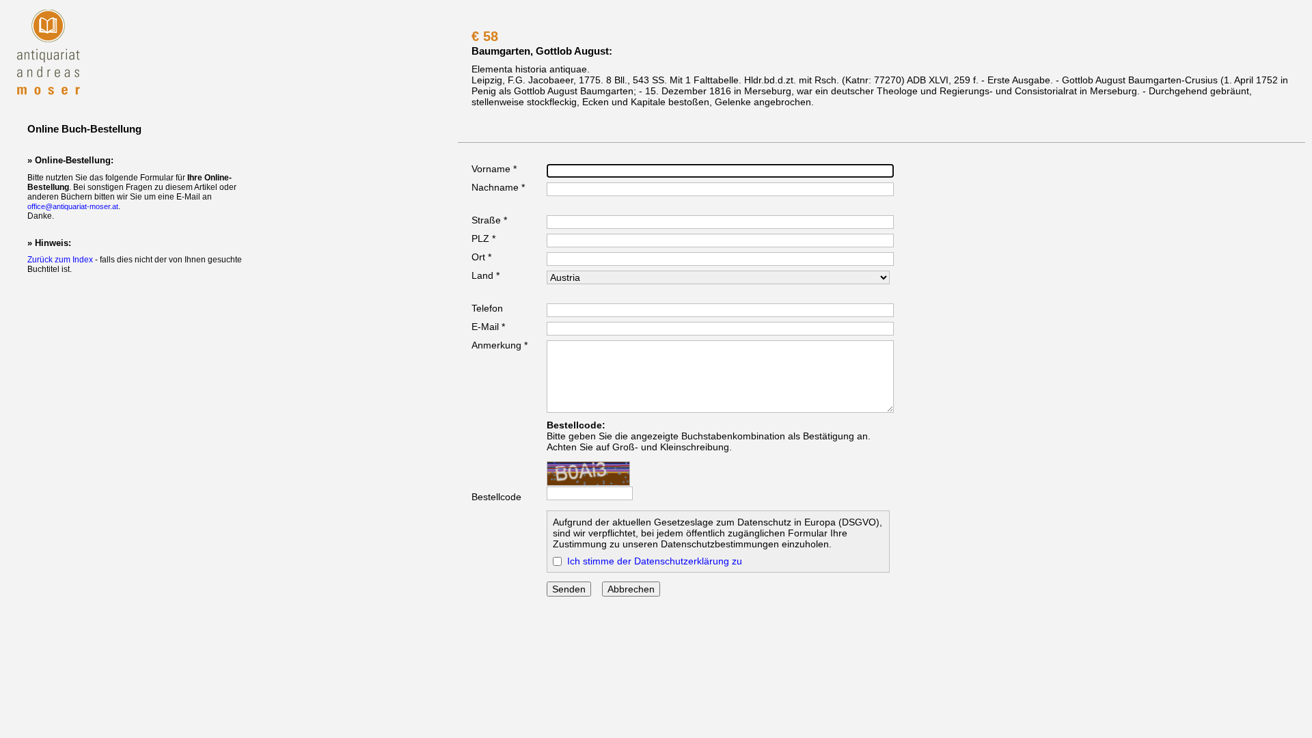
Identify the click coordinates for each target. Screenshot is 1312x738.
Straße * (489, 220)
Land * (486, 275)
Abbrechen (631, 589)
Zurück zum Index (60, 259)
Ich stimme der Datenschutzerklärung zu (654, 561)
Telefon (487, 308)
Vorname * (494, 168)
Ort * (481, 256)
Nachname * (498, 187)
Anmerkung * (500, 345)
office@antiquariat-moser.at (72, 206)
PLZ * (483, 238)
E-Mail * (488, 326)
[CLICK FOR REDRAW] (588, 473)
